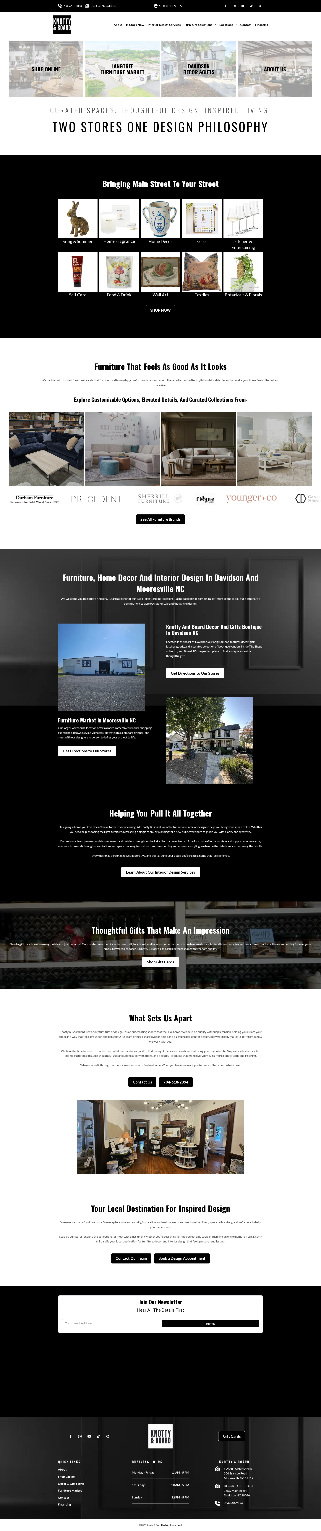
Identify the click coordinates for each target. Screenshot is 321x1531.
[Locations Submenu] (234, 24)
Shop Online (66, 1476)
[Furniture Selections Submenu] (214, 24)
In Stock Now (135, 24)
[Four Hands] (198, 449)
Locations (226, 24)
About (118, 24)
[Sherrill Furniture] (274, 449)
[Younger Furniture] (46, 449)
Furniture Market (70, 1490)
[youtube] (243, 6)
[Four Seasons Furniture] (122, 449)
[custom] (251, 6)
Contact (246, 24)
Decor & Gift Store (71, 1483)
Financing (261, 24)
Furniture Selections (198, 24)
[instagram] (234, 6)
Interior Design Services (164, 24)
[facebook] (226, 6)
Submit (210, 1323)
